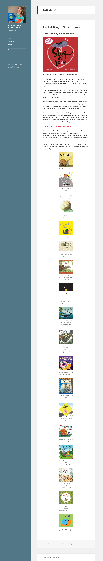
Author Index (11, 41)
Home (9, 38)
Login (9, 53)
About (9, 47)
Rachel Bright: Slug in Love (61, 27)
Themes (10, 44)
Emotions (56, 544)
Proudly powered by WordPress (51, 557)
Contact (10, 50)
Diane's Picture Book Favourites (15, 26)
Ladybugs (62, 544)
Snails (74, 544)
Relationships (69, 544)
